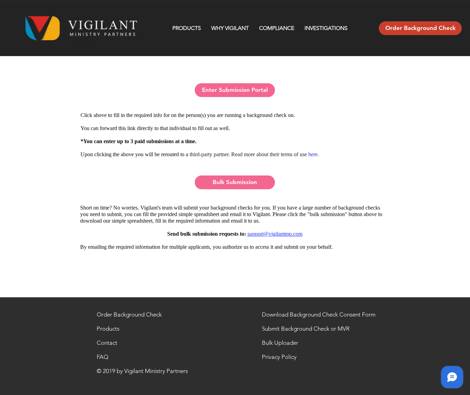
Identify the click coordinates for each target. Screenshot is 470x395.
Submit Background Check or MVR (306, 328)
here (313, 154)
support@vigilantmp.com (274, 234)
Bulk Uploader (280, 342)
